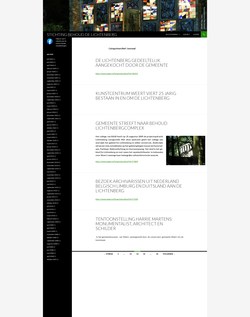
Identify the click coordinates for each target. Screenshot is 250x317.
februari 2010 (51, 219)
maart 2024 (51, 106)
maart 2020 (51, 137)
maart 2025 (51, 90)
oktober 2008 (51, 237)
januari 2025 (51, 93)
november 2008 (52, 234)
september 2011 (52, 194)
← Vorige (108, 254)
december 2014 (52, 162)
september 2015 (52, 153)
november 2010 (52, 200)
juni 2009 (50, 225)
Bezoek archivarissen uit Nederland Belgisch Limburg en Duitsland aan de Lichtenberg (139, 186)
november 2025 (52, 78)
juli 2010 (50, 206)
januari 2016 (51, 147)
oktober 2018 (51, 140)
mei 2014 (50, 172)
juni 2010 (50, 209)
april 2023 (50, 122)
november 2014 (52, 165)
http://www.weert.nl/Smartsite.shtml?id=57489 (117, 161)
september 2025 (52, 81)
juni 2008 (50, 250)
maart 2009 (51, 231)
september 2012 (52, 187)
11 (131, 254)
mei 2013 (50, 184)
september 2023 (52, 118)
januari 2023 (51, 125)
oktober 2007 (51, 259)
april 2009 (50, 228)
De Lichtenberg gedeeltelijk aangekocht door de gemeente (132, 63)
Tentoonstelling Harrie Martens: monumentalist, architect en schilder (134, 223)
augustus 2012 (52, 191)
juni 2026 (50, 62)
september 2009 (52, 222)
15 (157, 254)
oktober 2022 (51, 128)
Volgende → (169, 254)
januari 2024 (51, 112)
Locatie (196, 34)
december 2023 (52, 115)
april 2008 (50, 256)
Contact (186, 34)
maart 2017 (51, 144)
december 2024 (52, 97)
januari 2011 (51, 197)
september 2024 (52, 100)
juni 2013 (50, 181)
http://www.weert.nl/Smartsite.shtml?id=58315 (117, 73)
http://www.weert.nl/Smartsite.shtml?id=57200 (117, 199)
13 (144, 254)
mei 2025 (50, 87)
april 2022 (50, 131)
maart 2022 (51, 134)
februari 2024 (51, 109)
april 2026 (50, 65)
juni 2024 (50, 103)
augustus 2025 (52, 84)
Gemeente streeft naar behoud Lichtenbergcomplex (131, 125)
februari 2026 (51, 68)
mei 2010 (50, 212)
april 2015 (50, 156)
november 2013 (52, 175)
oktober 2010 (51, 203)
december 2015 (52, 150)
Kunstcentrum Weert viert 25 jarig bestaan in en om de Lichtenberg (136, 96)
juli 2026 (50, 59)
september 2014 (52, 169)
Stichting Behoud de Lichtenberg (82, 34)
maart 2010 (51, 216)
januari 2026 (51, 72)
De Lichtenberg (172, 34)
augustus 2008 (52, 244)
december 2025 (52, 75)
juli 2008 (50, 247)
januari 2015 (51, 159)
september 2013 (52, 178)
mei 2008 (50, 253)
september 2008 (52, 241)
